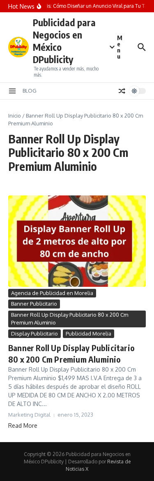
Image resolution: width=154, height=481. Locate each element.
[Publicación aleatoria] (122, 91)
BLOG (30, 90)
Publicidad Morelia (88, 333)
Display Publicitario (34, 333)
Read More (22, 425)
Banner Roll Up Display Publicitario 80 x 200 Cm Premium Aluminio (69, 318)
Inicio (14, 115)
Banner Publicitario (34, 303)
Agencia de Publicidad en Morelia (52, 293)
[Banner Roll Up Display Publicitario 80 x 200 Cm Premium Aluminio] (77, 241)
